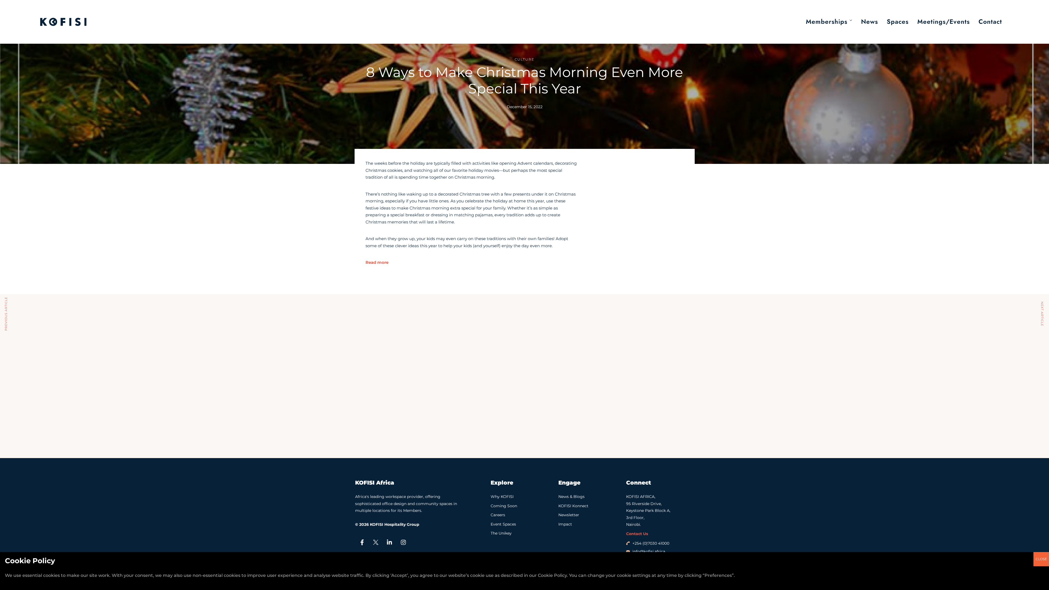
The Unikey (501, 533)
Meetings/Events (943, 21)
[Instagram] (403, 542)
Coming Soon (504, 505)
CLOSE (1041, 559)
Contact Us (637, 533)
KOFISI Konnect (573, 505)
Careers (498, 514)
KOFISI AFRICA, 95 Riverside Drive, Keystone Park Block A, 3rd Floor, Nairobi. (648, 510)
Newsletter (568, 514)
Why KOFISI (502, 496)
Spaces (898, 21)
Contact (990, 21)
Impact (565, 524)
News (869, 21)
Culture (524, 59)
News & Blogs (571, 496)
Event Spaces (503, 524)
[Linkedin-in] (389, 542)
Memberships (826, 21)
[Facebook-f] (362, 542)
